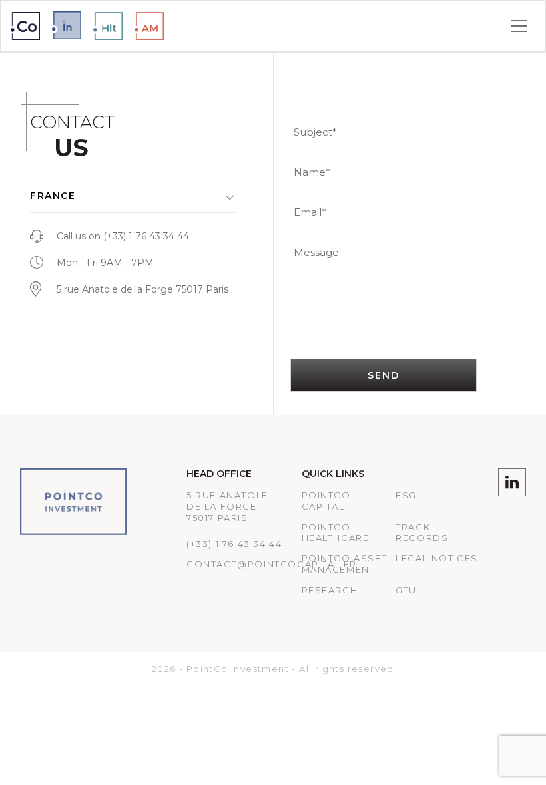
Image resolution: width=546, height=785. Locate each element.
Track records (422, 533)
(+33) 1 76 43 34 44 (146, 236)
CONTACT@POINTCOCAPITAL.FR (271, 564)
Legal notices (437, 558)
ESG (406, 495)
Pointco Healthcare (336, 533)
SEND (383, 375)
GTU (406, 590)
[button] (133, 196)
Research (330, 590)
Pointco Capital (326, 501)
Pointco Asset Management (345, 564)
